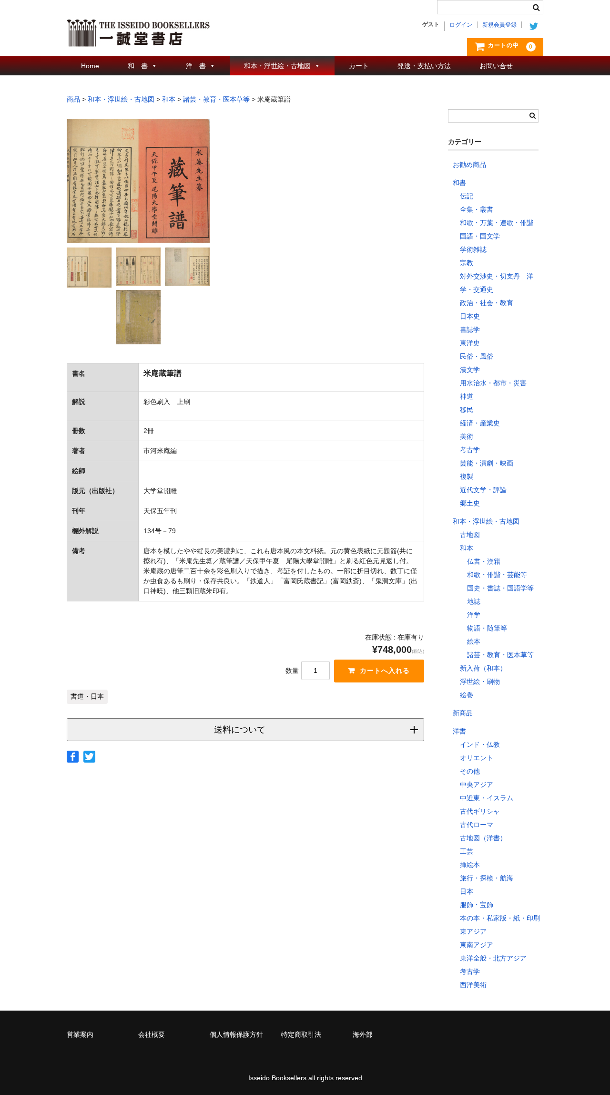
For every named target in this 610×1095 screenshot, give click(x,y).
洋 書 (196, 66)
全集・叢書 (476, 209)
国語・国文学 (480, 236)
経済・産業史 (480, 423)
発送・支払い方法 (424, 66)
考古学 (470, 450)
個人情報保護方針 (236, 1034)
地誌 (473, 601)
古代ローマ (476, 824)
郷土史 (470, 503)
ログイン (460, 24)
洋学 (473, 615)
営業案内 (80, 1034)
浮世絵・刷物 (480, 681)
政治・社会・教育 (486, 303)
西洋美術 (473, 985)
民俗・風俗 (476, 356)
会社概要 (151, 1034)
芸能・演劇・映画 (486, 463)
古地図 (470, 534)
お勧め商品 (469, 164)
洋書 (459, 731)
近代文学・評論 (483, 490)
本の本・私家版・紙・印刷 (500, 918)
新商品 (463, 713)
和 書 (138, 66)
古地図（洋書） (483, 838)
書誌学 (470, 329)
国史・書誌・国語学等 (500, 588)
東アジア (473, 931)
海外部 (363, 1034)
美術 (466, 436)
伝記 (466, 196)
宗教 (466, 263)
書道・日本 (87, 696)
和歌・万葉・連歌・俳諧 (496, 223)
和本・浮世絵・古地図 (277, 66)
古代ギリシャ (480, 811)
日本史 (470, 316)
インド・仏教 (480, 744)
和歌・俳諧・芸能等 (497, 574)
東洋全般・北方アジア (493, 958)
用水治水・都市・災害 (493, 383)
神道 (466, 396)
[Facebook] (73, 757)
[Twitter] (89, 757)
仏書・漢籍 (483, 561)
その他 (470, 771)
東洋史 (470, 343)
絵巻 (466, 695)
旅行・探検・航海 (486, 878)
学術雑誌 (473, 249)
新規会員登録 (499, 24)
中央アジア (476, 784)
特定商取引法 (301, 1034)
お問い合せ (496, 66)
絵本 (473, 641)
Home (90, 66)
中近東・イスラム (486, 798)
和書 (459, 182)
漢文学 (470, 369)
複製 (466, 476)
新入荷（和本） (483, 668)
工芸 (466, 851)
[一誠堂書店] (138, 37)
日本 (466, 891)
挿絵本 (470, 864)
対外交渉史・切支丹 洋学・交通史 (496, 282)
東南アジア (476, 945)
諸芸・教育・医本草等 (500, 655)
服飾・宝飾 (476, 905)
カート (359, 66)
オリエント (476, 758)
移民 (466, 409)
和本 (466, 548)
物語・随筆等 (487, 628)
